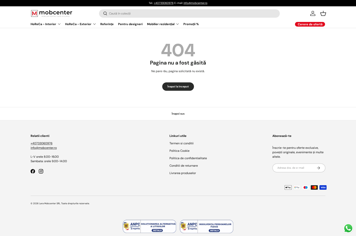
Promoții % (191, 24)
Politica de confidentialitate (188, 158)
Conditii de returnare (183, 166)
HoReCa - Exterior (78, 24)
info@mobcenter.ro (195, 3)
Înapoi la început (178, 86)
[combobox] (189, 13)
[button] (323, 13)
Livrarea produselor (182, 173)
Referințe (107, 24)
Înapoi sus (178, 113)
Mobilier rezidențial (160, 24)
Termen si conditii (181, 143)
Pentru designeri (130, 24)
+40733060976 (164, 3)
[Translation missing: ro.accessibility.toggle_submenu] (59, 24)
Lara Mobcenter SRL (49, 203)
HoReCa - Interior (43, 24)
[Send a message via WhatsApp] (348, 228)
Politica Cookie (179, 151)
